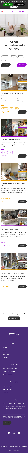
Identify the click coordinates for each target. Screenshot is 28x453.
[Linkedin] (19, 433)
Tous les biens (7, 386)
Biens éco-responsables (10, 368)
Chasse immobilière (9, 371)
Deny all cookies (20, 4)
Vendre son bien (8, 375)
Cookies (24, 446)
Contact (21, 11)
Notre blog (6, 354)
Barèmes (5, 351)
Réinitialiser (6, 64)
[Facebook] (9, 433)
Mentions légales (15, 446)
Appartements (7, 389)
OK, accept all (8, 4)
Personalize (14, 6)
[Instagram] (14, 433)
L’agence (5, 348)
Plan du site (4, 446)
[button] (14, 318)
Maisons (5, 393)
